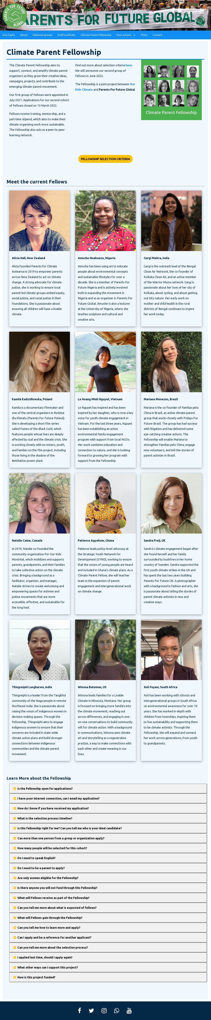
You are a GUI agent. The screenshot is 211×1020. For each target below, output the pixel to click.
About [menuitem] (24, 34)
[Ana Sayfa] (15, 16)
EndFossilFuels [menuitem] (66, 34)
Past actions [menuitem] (124, 34)
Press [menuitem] (144, 34)
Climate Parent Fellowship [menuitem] (96, 34)
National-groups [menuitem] (42, 34)
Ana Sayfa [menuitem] (9, 34)
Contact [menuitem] (157, 34)
